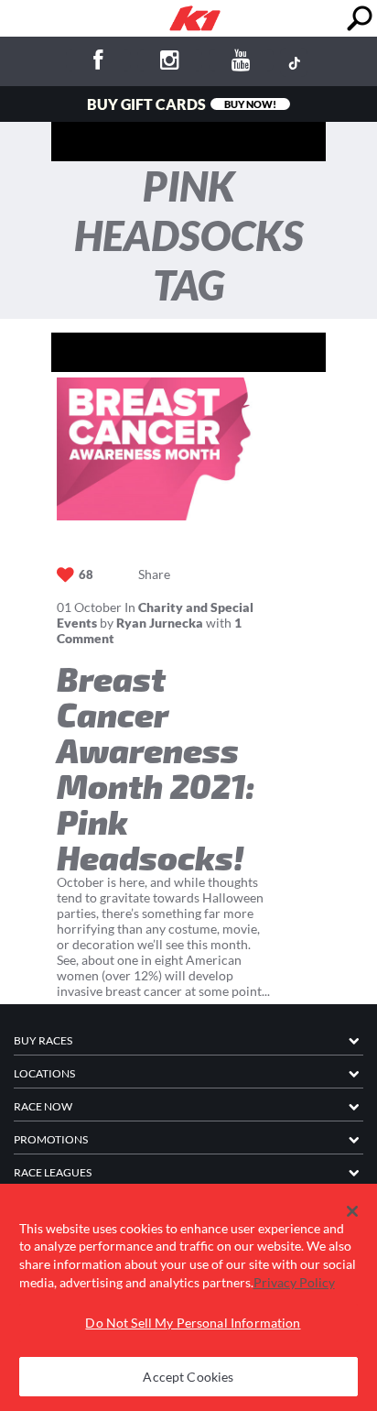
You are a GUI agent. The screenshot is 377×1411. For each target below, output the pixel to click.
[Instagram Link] (169, 63)
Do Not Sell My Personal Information (192, 1322)
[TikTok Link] (293, 62)
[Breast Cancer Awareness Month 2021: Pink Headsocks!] (164, 448)
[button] (353, 1211)
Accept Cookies (188, 1376)
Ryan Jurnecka (159, 622)
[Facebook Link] (98, 63)
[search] (359, 19)
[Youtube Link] (241, 63)
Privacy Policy (294, 1282)
